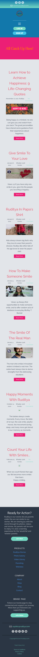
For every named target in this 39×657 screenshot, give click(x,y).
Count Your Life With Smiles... (19, 452)
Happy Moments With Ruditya (19, 397)
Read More (19, 138)
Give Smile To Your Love (19, 156)
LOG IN (19, 29)
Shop (19, 583)
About (19, 579)
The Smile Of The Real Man (19, 335)
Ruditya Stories (19, 552)
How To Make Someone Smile (19, 273)
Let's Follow (19, 615)
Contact (19, 590)
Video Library (19, 559)
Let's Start (19, 539)
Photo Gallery (19, 556)
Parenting (19, 563)
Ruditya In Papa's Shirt (19, 212)
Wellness (19, 567)
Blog (19, 587)
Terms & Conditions (19, 649)
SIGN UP (19, 33)
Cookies (19, 654)
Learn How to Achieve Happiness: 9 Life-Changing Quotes (19, 83)
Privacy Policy (19, 651)
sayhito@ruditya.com (21, 6)
